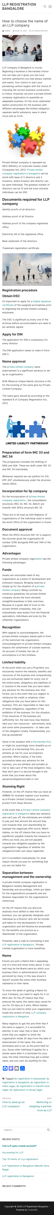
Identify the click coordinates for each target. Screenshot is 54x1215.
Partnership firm (41, 741)
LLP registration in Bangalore (18, 944)
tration (39, 558)
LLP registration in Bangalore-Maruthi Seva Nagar (25, 1167)
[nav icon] (50, 6)
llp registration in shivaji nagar (26, 1089)
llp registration (39, 31)
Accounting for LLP (12, 1152)
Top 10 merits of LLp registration (20, 1159)
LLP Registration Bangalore (19, 6)
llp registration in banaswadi (29, 1078)
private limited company (20, 366)
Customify (32, 1210)
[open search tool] (45, 6)
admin (7, 31)
